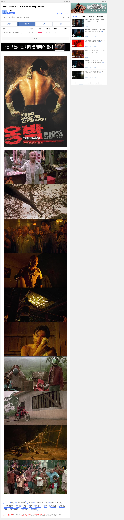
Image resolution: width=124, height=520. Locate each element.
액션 (6, 502)
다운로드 (27, 24)
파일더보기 (7, 17)
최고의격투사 (14, 509)
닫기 (61, 24)
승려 (6, 509)
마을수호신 (25, 509)
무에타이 (38, 506)
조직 (46, 506)
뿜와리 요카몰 (21, 502)
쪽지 (14, 17)
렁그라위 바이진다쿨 (42, 502)
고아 (18, 506)
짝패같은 (53, 506)
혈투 (31, 506)
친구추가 (12, 13)
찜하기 (9, 24)
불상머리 (34, 509)
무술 (25, 506)
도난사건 (62, 506)
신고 (21, 17)
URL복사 (28, 17)
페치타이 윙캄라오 (56, 502)
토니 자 (31, 502)
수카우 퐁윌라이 (9, 506)
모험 (12, 502)
